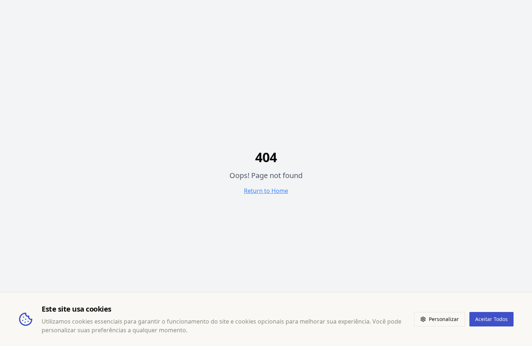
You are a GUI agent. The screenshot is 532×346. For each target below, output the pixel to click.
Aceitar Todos (491, 319)
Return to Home (266, 191)
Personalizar (444, 319)
